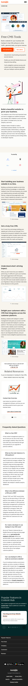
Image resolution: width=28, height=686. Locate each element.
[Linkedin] (18, 658)
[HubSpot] (4, 2)
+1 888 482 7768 (14, 367)
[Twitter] (15, 658)
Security (8, 679)
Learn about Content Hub (14, 411)
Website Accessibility (17, 679)
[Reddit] (22, 658)
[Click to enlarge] (14, 93)
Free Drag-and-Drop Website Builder (12, 615)
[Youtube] (11, 658)
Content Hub (4, 6)
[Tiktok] (26, 658)
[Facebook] (4, 658)
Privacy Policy (18, 676)
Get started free (7, 49)
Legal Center (9, 676)
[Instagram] (7, 658)
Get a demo (20, 49)
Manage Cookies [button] (14, 682)
